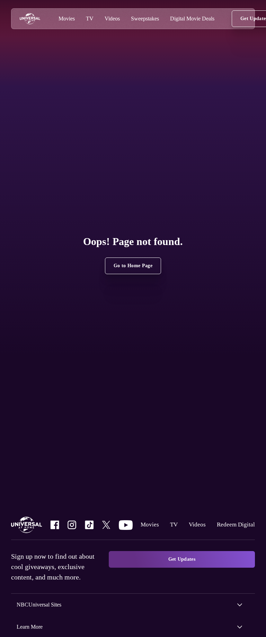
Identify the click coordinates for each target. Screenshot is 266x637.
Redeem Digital (158, 539)
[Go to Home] (30, 19)
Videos (195, 520)
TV (171, 520)
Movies (147, 520)
